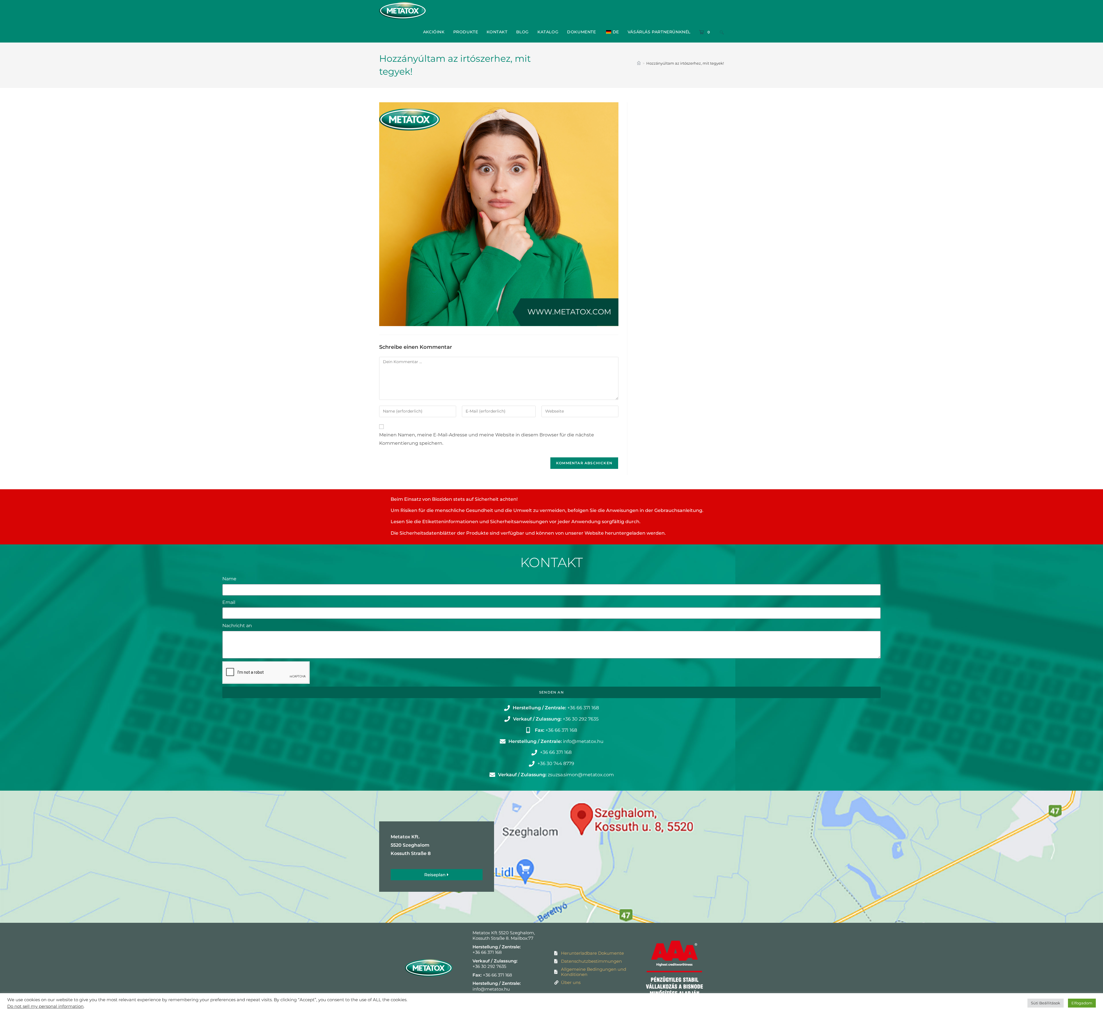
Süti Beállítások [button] (1045, 1003)
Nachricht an (237, 625)
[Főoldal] (639, 63)
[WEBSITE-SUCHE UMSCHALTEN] (722, 32)
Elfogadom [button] (1081, 1003)
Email (228, 602)
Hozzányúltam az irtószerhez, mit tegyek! (685, 63)
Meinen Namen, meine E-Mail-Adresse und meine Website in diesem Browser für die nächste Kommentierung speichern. (486, 439)
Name (229, 578)
